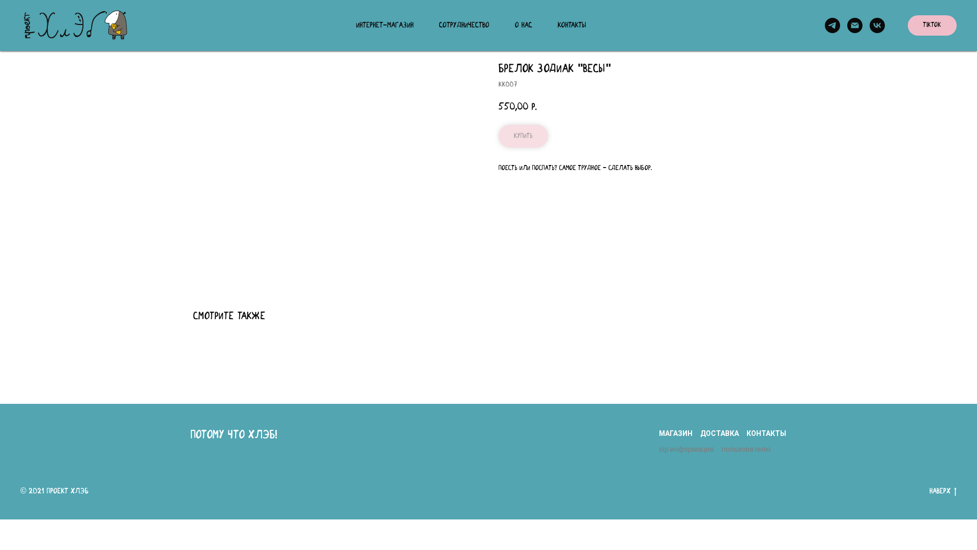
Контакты (572, 25)
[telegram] (832, 25)
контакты (766, 433)
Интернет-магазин (385, 25)
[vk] (877, 25)
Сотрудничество (464, 25)
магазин (676, 433)
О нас (523, 25)
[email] (855, 25)
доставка (719, 433)
